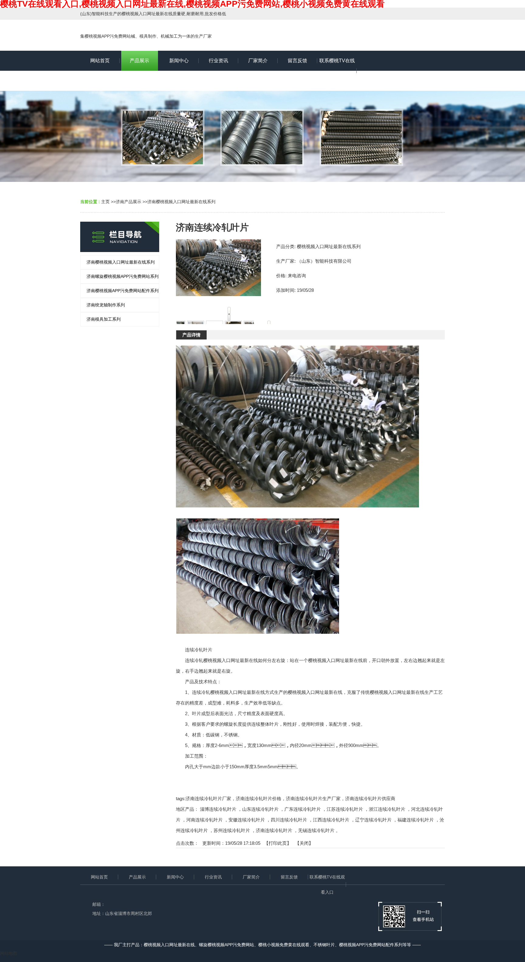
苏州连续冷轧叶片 (232, 830)
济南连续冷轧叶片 (274, 830)
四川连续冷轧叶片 (289, 819)
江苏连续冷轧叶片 (345, 809)
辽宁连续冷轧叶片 (373, 819)
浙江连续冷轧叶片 (387, 809)
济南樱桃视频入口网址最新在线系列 (181, 201)
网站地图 (8, 953)
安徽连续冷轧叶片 (246, 819)
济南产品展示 (128, 201)
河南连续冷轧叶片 (204, 819)
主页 (105, 201)
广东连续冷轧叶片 (302, 809)
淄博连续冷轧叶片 (218, 809)
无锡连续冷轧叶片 (316, 830)
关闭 (304, 843)
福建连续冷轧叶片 (415, 819)
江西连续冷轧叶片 (331, 819)
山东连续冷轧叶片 (260, 809)
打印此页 (278, 843)
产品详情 (191, 334)
